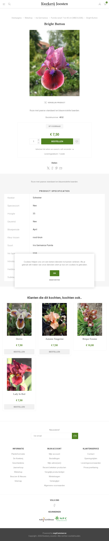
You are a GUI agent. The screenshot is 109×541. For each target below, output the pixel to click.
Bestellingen (54, 458)
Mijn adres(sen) (54, 463)
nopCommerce (59, 533)
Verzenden (75, 436)
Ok (54, 273)
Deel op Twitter (48, 168)
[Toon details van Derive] (19, 319)
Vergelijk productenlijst (54, 472)
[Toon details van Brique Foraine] (89, 319)
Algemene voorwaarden (54, 485)
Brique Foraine (90, 339)
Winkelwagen (54, 476)
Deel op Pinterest (56, 168)
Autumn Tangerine (54, 339)
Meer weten (54, 280)
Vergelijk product (56, 103)
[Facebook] (54, 505)
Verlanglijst (54, 481)
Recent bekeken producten (54, 467)
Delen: (55, 163)
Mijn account (54, 454)
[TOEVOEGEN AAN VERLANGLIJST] (77, 141)
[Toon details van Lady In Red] (19, 374)
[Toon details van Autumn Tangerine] (54, 319)
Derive (19, 339)
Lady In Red (19, 394)
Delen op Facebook (52, 168)
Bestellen (57, 141)
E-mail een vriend (60, 168)
